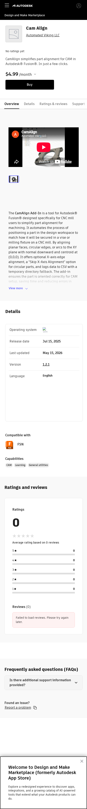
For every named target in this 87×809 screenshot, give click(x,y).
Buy (30, 84)
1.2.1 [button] (46, 364)
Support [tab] (78, 104)
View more (16, 288)
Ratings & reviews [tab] (53, 104)
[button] (44, 683)
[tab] (13, 184)
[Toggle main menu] (6, 5)
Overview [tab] (11, 104)
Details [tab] (29, 104)
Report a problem (18, 707)
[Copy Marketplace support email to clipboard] (35, 708)
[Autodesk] (23, 5)
